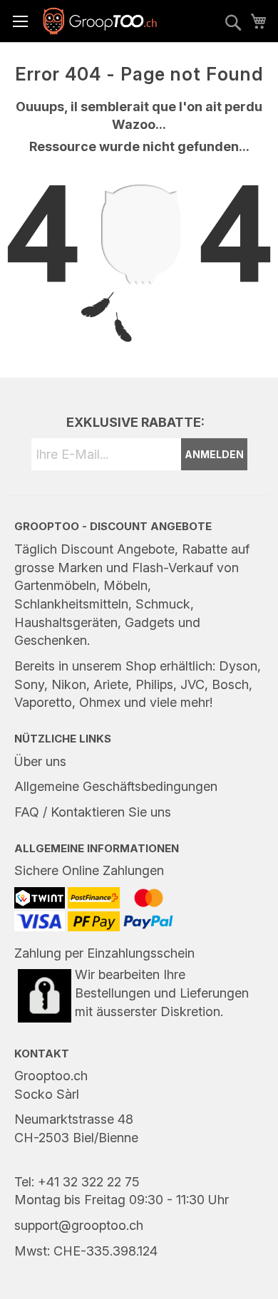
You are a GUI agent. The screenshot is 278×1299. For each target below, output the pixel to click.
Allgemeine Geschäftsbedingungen (115, 786)
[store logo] (100, 21)
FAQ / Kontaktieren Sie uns (92, 811)
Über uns (40, 761)
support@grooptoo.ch (78, 1225)
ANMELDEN (214, 454)
